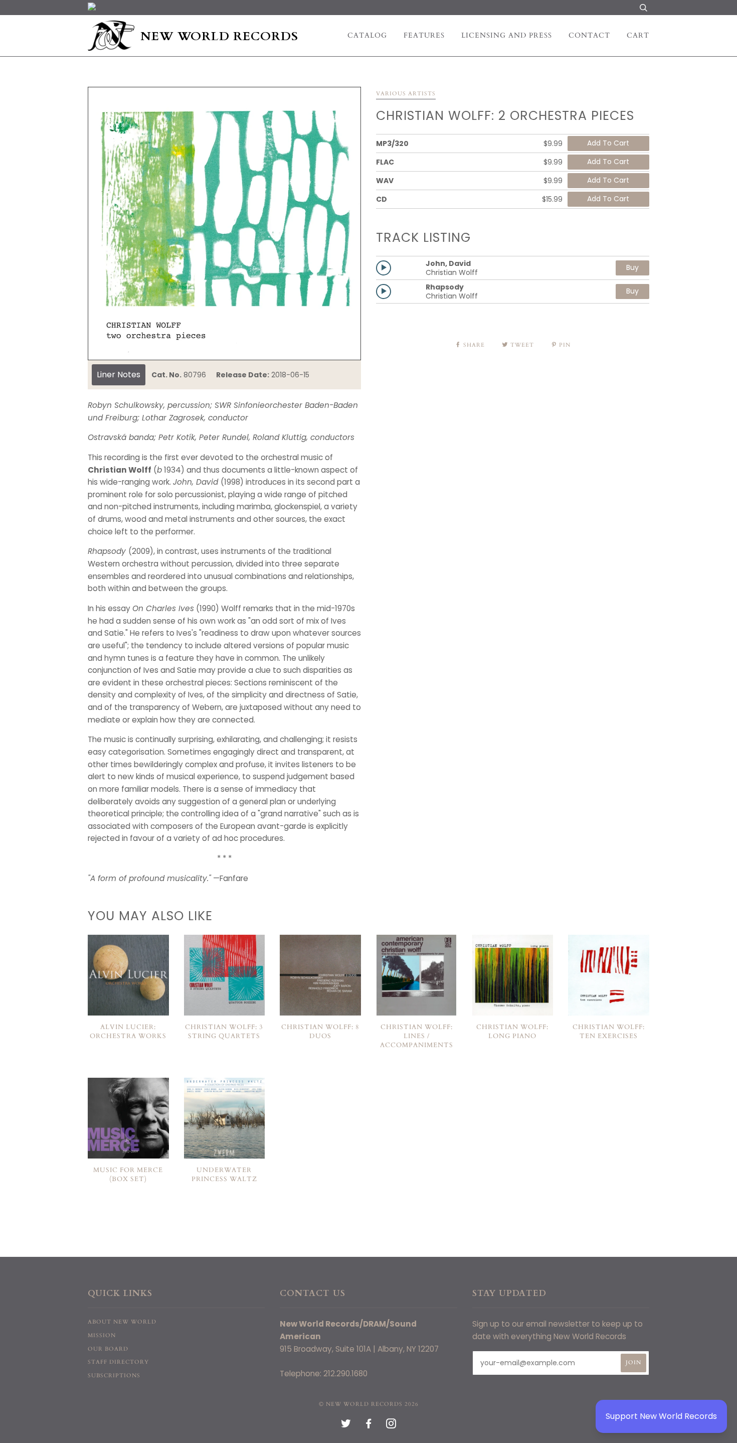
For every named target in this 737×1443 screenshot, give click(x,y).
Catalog (367, 35)
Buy (632, 267)
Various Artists (406, 93)
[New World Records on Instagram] (391, 1425)
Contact (589, 35)
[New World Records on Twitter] (346, 1425)
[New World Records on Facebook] (368, 1425)
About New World (122, 1322)
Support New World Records (661, 1416)
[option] (224, 223)
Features (424, 35)
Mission (102, 1335)
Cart (638, 35)
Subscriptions (114, 1375)
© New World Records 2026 (369, 1404)
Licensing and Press (506, 35)
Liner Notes (118, 374)
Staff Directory (118, 1362)
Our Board (108, 1349)
